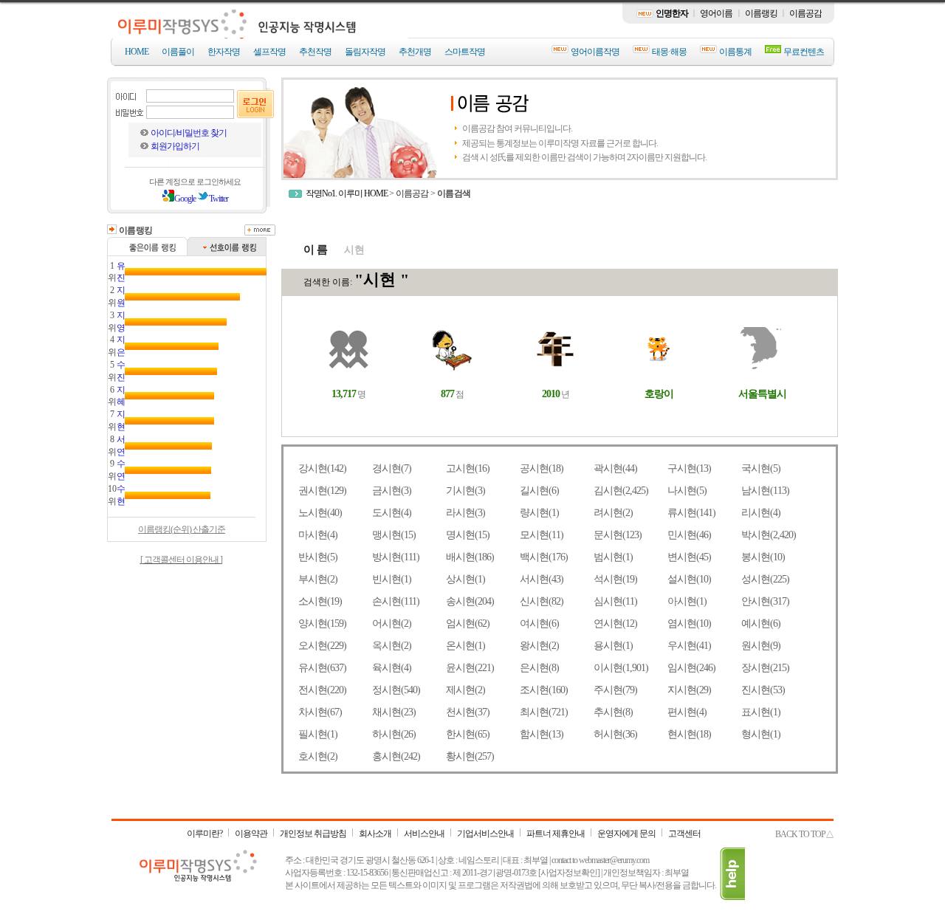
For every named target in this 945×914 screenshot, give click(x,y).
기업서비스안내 (485, 833)
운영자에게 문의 (626, 833)
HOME (136, 52)
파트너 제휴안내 (555, 833)
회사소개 (375, 833)
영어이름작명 (595, 52)
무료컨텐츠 (803, 52)
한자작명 (223, 52)
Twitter (218, 198)
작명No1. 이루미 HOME (347, 193)
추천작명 (315, 52)
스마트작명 (464, 52)
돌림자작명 (365, 52)
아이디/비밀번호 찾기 (189, 133)
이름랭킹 (761, 13)
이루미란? (204, 833)
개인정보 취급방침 (313, 833)
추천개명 (415, 52)
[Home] (260, 35)
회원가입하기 (175, 146)
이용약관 (251, 833)
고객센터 (684, 833)
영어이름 (716, 13)
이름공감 (805, 13)
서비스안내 (424, 833)
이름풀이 (178, 52)
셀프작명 (269, 52)
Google (185, 198)
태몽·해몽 (669, 52)
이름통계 (735, 52)
